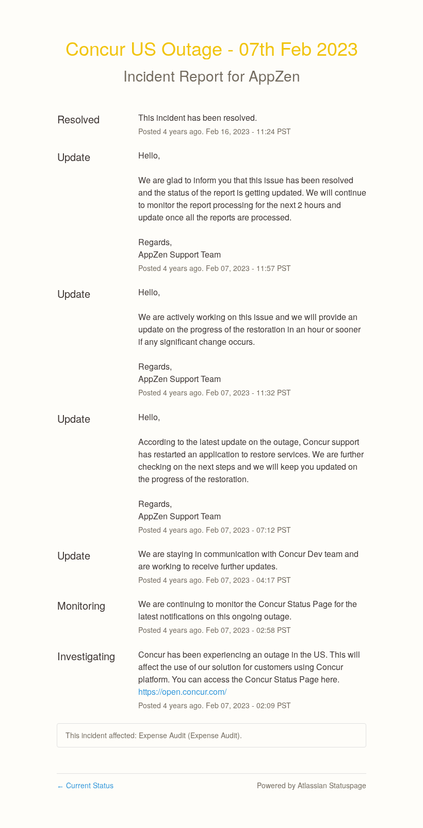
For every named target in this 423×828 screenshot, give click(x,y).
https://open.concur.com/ (182, 691)
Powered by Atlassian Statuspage (311, 785)
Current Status (85, 785)
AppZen (274, 75)
